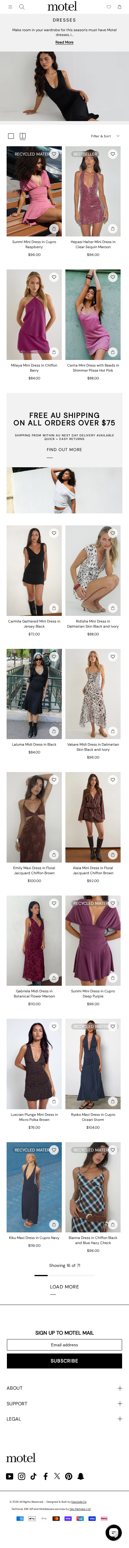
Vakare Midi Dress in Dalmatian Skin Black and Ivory (93, 747)
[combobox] (22, 6)
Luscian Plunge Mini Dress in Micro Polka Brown (34, 1117)
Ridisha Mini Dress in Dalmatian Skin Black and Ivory (93, 624)
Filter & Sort (101, 136)
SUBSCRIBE (64, 1361)
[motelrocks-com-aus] (62, 7)
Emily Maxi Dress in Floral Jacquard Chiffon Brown (34, 870)
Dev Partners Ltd (80, 1509)
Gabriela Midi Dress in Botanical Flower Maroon (34, 994)
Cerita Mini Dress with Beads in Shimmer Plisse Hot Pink (93, 368)
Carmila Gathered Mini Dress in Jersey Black (34, 624)
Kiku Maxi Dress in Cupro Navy (34, 1237)
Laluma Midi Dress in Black (34, 744)
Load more (64, 1287)
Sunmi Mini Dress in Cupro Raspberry (34, 244)
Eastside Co (78, 1502)
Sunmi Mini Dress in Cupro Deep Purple (93, 994)
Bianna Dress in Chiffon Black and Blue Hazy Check (93, 1240)
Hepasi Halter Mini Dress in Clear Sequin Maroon (93, 244)
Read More (65, 42)
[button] (54, 154)
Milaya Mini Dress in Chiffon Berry (34, 368)
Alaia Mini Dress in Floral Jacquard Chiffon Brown (93, 870)
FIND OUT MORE (64, 449)
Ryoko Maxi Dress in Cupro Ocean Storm (93, 1117)
